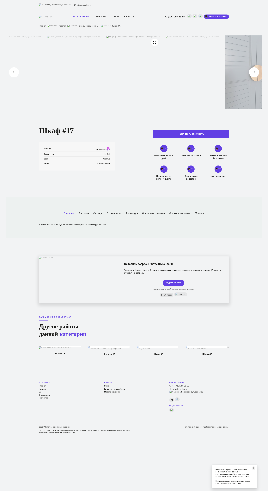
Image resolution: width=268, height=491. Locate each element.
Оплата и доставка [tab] (180, 213)
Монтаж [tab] (199, 213)
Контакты (129, 16)
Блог (41, 392)
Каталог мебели (81, 16)
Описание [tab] (69, 213)
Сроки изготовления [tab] (153, 213)
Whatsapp (168, 295)
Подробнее (71, 350)
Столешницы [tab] (114, 213)
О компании (100, 16)
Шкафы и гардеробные (89, 26)
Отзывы (115, 16)
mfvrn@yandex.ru (84, 5)
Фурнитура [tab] (132, 213)
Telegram (182, 294)
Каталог (62, 26)
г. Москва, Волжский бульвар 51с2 (56, 5)
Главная (42, 26)
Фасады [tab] (97, 213)
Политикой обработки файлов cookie (232, 476)
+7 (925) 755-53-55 (175, 16)
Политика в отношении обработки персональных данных (206, 427)
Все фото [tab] (84, 213)
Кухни (106, 386)
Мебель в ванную (112, 392)
